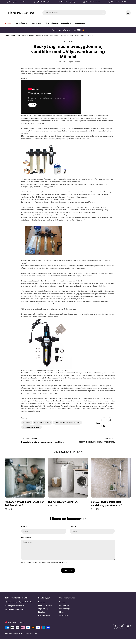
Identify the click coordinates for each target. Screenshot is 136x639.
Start (7, 35)
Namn (24, 526)
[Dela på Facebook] (103, 419)
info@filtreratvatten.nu (16, 606)
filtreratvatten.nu (17, 633)
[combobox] (74, 12)
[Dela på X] (110, 419)
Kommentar (26, 538)
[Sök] (103, 12)
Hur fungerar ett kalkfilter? (63, 501)
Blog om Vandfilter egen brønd (22, 35)
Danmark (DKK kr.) (15, 622)
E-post (73, 526)
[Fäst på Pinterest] (103, 426)
